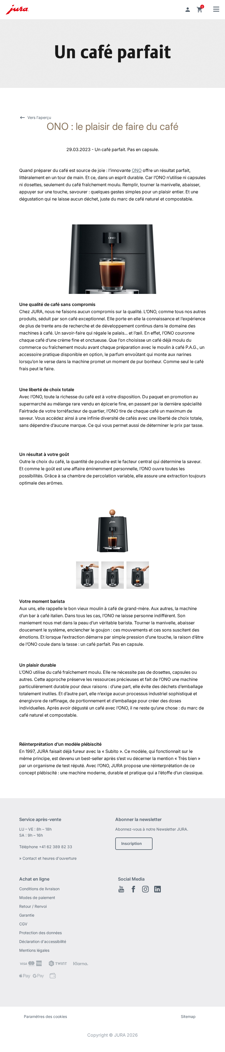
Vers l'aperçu (39, 117)
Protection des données (40, 932)
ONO (137, 170)
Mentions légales (34, 950)
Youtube (121, 889)
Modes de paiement (37, 897)
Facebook (133, 889)
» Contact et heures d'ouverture (48, 858)
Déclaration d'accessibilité (42, 941)
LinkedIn (157, 889)
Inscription (131, 843)
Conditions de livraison (39, 888)
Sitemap (188, 1016)
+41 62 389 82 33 (55, 846)
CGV (23, 924)
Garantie (26, 915)
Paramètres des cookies (45, 1016)
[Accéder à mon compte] (187, 9)
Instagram (145, 889)
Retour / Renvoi (33, 906)
